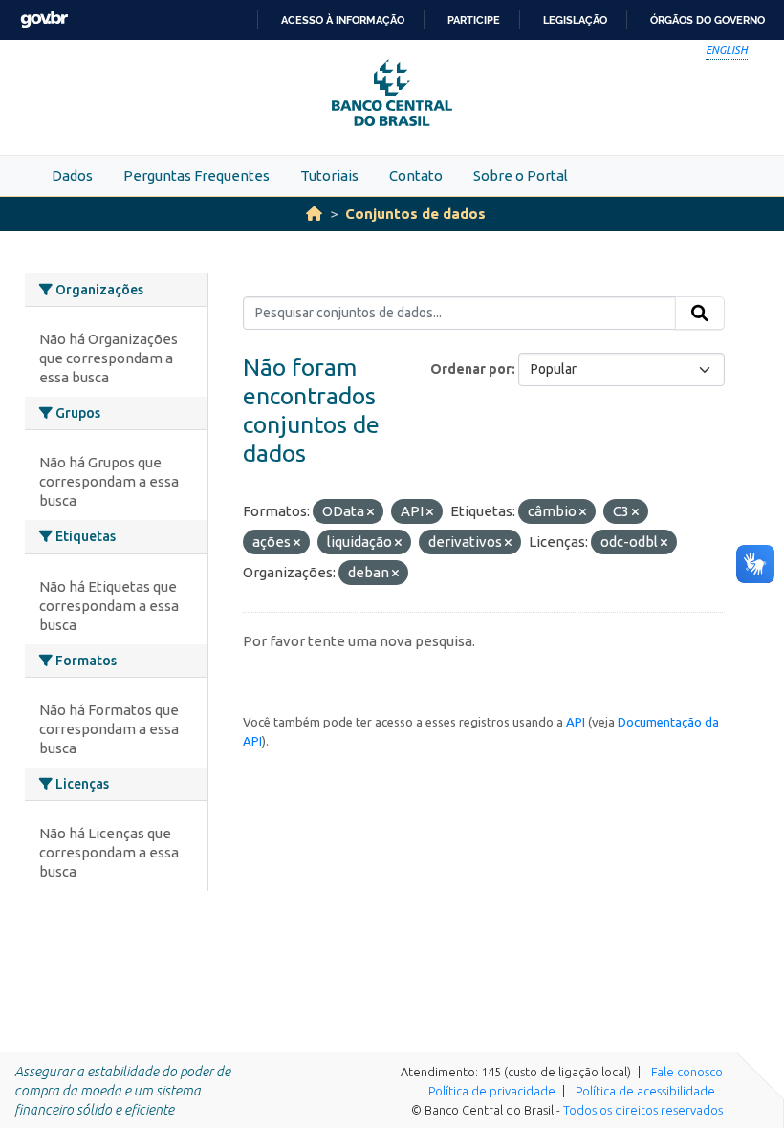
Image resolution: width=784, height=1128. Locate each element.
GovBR (44, 20)
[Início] (314, 214)
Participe (473, 20)
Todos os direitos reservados (643, 1110)
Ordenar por (471, 369)
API (575, 721)
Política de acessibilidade (645, 1090)
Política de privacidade (491, 1090)
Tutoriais (329, 175)
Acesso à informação (342, 20)
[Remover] (370, 512)
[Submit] (700, 313)
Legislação (575, 20)
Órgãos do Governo (707, 20)
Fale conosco (687, 1071)
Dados (72, 175)
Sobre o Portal (520, 175)
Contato (416, 175)
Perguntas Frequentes (196, 175)
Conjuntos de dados (415, 214)
